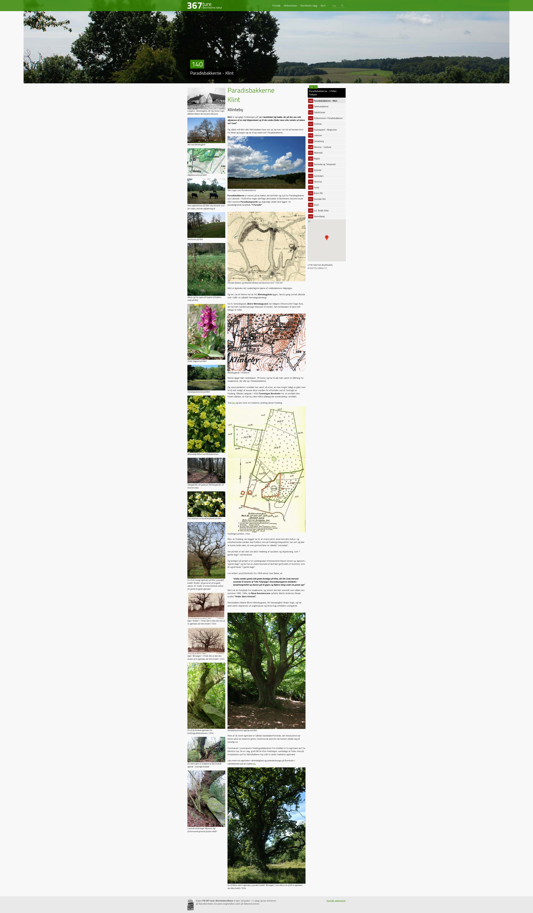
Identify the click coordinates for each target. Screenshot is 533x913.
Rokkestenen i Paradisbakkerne (326, 118)
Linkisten (315, 135)
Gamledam (316, 176)
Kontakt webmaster (336, 900)
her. (254, 763)
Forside (276, 6)
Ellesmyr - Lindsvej (320, 147)
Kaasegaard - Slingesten (323, 129)
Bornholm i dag (309, 6)
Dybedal (315, 170)
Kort (323, 6)
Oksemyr (315, 181)
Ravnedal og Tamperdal (322, 164)
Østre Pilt (316, 193)
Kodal (314, 187)
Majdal (314, 158)
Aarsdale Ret (317, 199)
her (233, 402)
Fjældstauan (317, 112)
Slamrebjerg (317, 216)
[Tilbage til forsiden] (204, 5)
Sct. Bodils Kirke (319, 210)
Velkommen (290, 6)
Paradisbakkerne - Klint (323, 100)
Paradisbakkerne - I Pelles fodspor (323, 92)
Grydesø (315, 123)
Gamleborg (316, 141)
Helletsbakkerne (319, 106)
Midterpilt (316, 152)
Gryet (314, 204)
